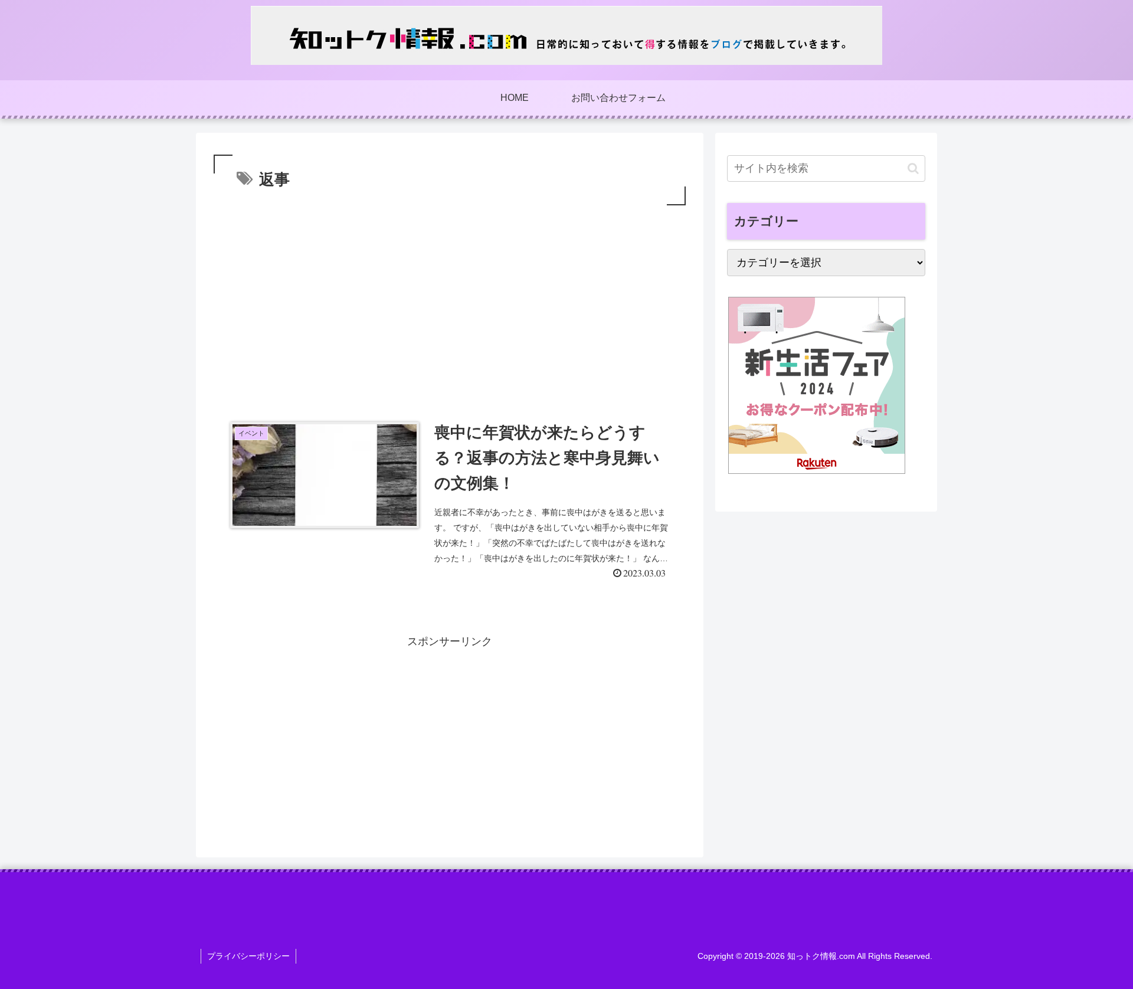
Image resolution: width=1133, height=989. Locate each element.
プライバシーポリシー (248, 956)
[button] (913, 168)
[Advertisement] (450, 296)
